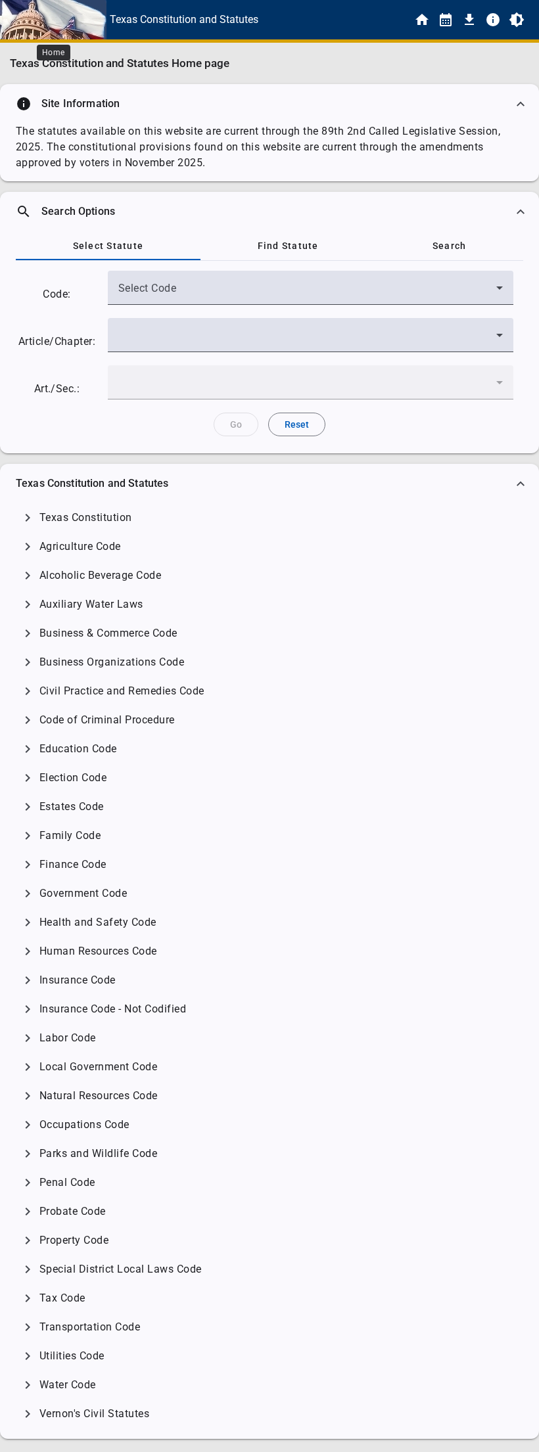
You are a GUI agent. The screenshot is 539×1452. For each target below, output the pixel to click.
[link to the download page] (469, 20)
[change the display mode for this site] (516, 20)
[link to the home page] (422, 20)
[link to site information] (493, 20)
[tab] (108, 245)
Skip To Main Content (334, 20)
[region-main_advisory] (269, 104)
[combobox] (310, 293)
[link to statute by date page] (445, 20)
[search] (269, 211)
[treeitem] (269, 517)
